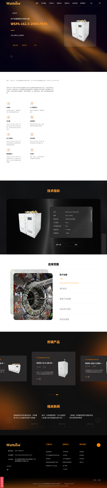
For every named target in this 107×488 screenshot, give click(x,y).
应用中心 (59, 3)
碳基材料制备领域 (67, 462)
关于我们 (43, 3)
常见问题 (82, 458)
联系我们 (82, 3)
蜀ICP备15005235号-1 (69, 483)
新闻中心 (67, 3)
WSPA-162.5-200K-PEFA (53, 80)
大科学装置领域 (66, 458)
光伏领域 (65, 455)
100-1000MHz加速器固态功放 (38, 80)
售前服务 (82, 451)
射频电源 (48, 458)
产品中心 (51, 3)
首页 (37, 3)
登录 (95, 480)
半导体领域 (65, 451)
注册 (99, 480)
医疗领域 (65, 465)
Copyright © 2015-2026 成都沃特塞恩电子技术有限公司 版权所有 (46, 483)
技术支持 (75, 3)
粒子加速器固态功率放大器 (22, 80)
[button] (44, 226)
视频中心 (82, 462)
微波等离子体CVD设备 (51, 465)
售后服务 (82, 455)
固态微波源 (48, 451)
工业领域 (65, 469)
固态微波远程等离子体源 (52, 462)
